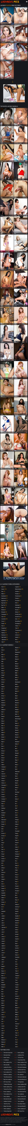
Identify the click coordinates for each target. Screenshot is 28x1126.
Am (2, 663)
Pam (16, 826)
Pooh (16, 879)
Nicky (16, 755)
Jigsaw (3, 945)
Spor (16, 943)
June (3, 961)
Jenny (3, 936)
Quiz (17, 893)
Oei (16, 801)
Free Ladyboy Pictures (9, 1072)
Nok (16, 769)
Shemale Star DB (21, 1089)
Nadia (17, 711)
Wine (17, 1016)
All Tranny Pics (21, 1111)
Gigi (2, 870)
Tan (16, 966)
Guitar (3, 890)
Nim (16, 757)
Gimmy (3, 872)
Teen (17, 628)
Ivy (2, 913)
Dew (3, 817)
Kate (2, 980)
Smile (17, 922)
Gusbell (3, 893)
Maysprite (17, 652)
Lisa (3, 1030)
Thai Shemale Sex (8, 1077)
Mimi (17, 677)
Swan (17, 955)
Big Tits (4, 605)
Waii (16, 1003)
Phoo (16, 858)
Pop (16, 881)
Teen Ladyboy (21, 1101)
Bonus (3, 750)
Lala (2, 1010)
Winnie (17, 1019)
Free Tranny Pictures (22, 1064)
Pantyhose (18, 596)
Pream (17, 886)
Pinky (17, 865)
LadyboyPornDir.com (8, 1067)
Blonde (3, 609)
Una (16, 994)
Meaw (17, 654)
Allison (3, 659)
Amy (3, 672)
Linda (3, 1026)
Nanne (17, 730)
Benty (3, 737)
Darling (3, 808)
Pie (16, 861)
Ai (2, 652)
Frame (3, 858)
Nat (16, 739)
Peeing (17, 598)
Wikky (17, 1014)
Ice (2, 906)
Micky (17, 670)
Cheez (3, 780)
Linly (2, 1028)
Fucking (4, 630)
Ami (2, 666)
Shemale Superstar (8, 1052)
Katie (3, 982)
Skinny (17, 612)
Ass (3, 591)
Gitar (2, 877)
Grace (3, 886)
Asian (4, 589)
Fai (2, 840)
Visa (16, 1000)
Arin (3, 689)
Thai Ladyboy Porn (8, 1094)
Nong (16, 773)
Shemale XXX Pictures (23, 1072)
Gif (2, 863)
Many (3, 1044)
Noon (17, 785)
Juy (2, 964)
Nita (16, 762)
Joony (3, 952)
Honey (3, 902)
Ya (16, 1021)
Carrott (3, 773)
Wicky (17, 1012)
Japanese (4, 639)
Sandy (17, 911)
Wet (16, 639)
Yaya (16, 1026)
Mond (17, 700)
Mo (16, 693)
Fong (2, 856)
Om (16, 812)
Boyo (3, 760)
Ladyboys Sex (21, 1055)
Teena (17, 973)
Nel (16, 748)
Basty (3, 716)
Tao (16, 968)
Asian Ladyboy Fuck (22, 1062)
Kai (2, 968)
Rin (16, 895)
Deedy (3, 815)
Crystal (3, 801)
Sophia (17, 938)
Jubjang (3, 957)
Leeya (3, 1016)
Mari (3, 1046)
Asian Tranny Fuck (22, 1096)
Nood (16, 778)
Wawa (17, 1007)
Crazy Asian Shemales (23, 1060)
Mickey (17, 668)
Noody (17, 780)
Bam (2, 711)
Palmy (17, 824)
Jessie (3, 941)
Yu (16, 1037)
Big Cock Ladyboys (8, 1079)
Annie (3, 682)
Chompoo (4, 785)
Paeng (17, 819)
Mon (16, 698)
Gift (2, 865)
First (3, 851)
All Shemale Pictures (22, 1069)
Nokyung (17, 771)
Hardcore (4, 635)
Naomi (17, 734)
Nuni (16, 794)
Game (3, 861)
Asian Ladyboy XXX (22, 1084)
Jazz (3, 929)
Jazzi (3, 932)
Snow (17, 925)
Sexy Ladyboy (7, 1096)
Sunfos (17, 948)
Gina (2, 874)
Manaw (3, 1039)
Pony (16, 877)
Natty (17, 744)
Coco (3, 792)
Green (3, 888)
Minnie (17, 686)
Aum (3, 698)
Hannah (3, 895)
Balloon (3, 709)
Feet (3, 625)
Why (16, 1010)
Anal (3, 586)
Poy (16, 883)
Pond (17, 874)
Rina (16, 897)
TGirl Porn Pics (7, 1103)
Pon (16, 872)
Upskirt (17, 637)
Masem (17, 647)
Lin (2, 1023)
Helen (3, 897)
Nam (17, 714)
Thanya (17, 975)
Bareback (4, 596)
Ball (2, 707)
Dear (2, 810)
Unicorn (17, 996)
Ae (2, 647)
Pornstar (17, 600)
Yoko (17, 1032)
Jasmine (4, 927)
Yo (16, 1030)
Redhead (18, 605)
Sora (16, 941)
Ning (17, 760)
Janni (3, 925)
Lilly (2, 1019)
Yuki (16, 1042)
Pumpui (17, 890)
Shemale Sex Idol (7, 1098)
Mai (2, 1035)
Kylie (2, 1003)
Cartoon (3, 776)
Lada (2, 1007)
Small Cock (18, 614)
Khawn (3, 987)
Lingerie (18, 586)
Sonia (17, 936)
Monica (17, 702)
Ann (2, 677)
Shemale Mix (6, 1064)
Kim (2, 991)
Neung (17, 753)
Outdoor (17, 591)
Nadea (17, 709)
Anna (3, 679)
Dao (3, 803)
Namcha (17, 716)
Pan (16, 828)
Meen (17, 656)
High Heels (4, 637)
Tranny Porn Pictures (8, 1089)
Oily (16, 808)
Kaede (3, 966)
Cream (3, 796)
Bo (2, 744)
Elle (2, 828)
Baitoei (3, 702)
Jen (2, 934)
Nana (17, 723)
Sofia (16, 929)
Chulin (3, 787)
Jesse (3, 938)
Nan (16, 721)
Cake (3, 764)
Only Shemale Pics (22, 1091)
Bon (3, 748)
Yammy (17, 1023)
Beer (3, 727)
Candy (3, 769)
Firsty (3, 854)
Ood (16, 815)
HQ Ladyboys (21, 1074)
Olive (16, 810)
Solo (17, 619)
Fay (2, 847)
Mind (16, 679)
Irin (2, 909)
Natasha (17, 741)
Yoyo (17, 1035)
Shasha (17, 920)
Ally (2, 661)
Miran (17, 691)
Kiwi (2, 998)
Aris (2, 691)
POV (17, 602)
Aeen (3, 650)
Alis (2, 656)
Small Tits (18, 616)
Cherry (3, 783)
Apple (3, 686)
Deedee (3, 812)
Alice (3, 654)
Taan (16, 959)
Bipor (3, 741)
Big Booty (4, 600)
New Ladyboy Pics (8, 1062)
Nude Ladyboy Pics (8, 1086)
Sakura (17, 904)
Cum (3, 616)
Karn (3, 975)
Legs (3, 641)
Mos (16, 707)
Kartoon (3, 977)
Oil (16, 805)
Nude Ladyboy (21, 1052)
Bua (2, 762)
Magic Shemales (7, 1106)
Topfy (17, 987)
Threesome (18, 630)
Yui (16, 1039)
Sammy (17, 906)
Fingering (4, 628)
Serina (17, 918)
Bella (3, 732)
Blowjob (4, 612)
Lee (2, 1014)
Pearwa (17, 854)
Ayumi (3, 700)
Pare (16, 838)
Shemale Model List (22, 1079)
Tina (16, 980)
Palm (17, 822)
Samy (17, 909)
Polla (16, 870)
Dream (3, 824)
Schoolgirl (18, 607)
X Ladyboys (6, 1060)
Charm (3, 778)
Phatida (17, 856)
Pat (16, 844)
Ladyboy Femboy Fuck (9, 1101)
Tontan (17, 984)
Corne (3, 794)
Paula (17, 849)
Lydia (3, 1032)
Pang (16, 833)
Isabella (3, 911)
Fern (3, 849)
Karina (3, 973)
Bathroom (4, 598)
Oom (16, 817)
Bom (2, 746)
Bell (2, 730)
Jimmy (3, 948)
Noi (16, 766)
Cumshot (4, 619)
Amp (2, 670)
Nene (16, 750)
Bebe (3, 723)
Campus (3, 766)
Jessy (3, 943)
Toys (17, 632)
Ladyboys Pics (8, 1124)
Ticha (17, 977)
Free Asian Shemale (22, 1103)
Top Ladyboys (21, 1094)
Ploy (16, 867)
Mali (2, 1037)
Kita (2, 994)
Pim (16, 863)
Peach (17, 851)
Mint (17, 689)
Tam (16, 964)
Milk (16, 672)
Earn (2, 826)
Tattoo (17, 625)
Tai (16, 961)
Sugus (17, 945)
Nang (16, 727)
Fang (2, 842)
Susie (16, 952)
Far (2, 844)
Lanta (3, 1012)
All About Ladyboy (8, 1074)
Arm (2, 693)
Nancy (17, 725)
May (16, 650)
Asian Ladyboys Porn (22, 1108)
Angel (3, 675)
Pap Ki (17, 835)
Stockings (18, 623)
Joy (2, 955)
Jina (3, 950)
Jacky (3, 918)
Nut (16, 796)
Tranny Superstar (7, 1111)
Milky (16, 675)
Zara (16, 1046)
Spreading (18, 621)
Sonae (17, 934)
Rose (17, 899)
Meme (17, 663)
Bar (2, 714)
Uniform (17, 635)
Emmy (3, 835)
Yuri (16, 1044)
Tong (16, 982)
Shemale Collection (22, 1077)
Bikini (3, 607)
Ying (16, 1028)
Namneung (18, 718)
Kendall (3, 984)
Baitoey (3, 705)
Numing (17, 792)
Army (3, 695)
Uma (16, 991)
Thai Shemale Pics (8, 1069)
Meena (17, 659)
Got (2, 883)
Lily (2, 1021)
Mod (16, 695)
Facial (3, 623)
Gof (2, 881)
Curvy (3, 621)
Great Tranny (6, 1057)
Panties (17, 593)
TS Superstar (21, 1081)
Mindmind (17, 682)
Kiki (2, 989)
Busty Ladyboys (7, 1091)
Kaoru (3, 971)
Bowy (3, 757)
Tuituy (17, 989)
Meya (16, 666)
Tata (17, 971)
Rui (16, 902)
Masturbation (19, 589)
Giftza (3, 867)
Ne (16, 746)
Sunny (17, 950)
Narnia (17, 737)
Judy (2, 959)
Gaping (4, 632)
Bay (2, 718)
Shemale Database (22, 1067)
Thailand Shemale (8, 1084)
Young (17, 641)
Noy (16, 789)
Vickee (17, 998)
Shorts (17, 609)
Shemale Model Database (23, 1098)
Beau (3, 721)
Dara (2, 805)
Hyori (3, 904)
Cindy (3, 789)
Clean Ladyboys (7, 1108)
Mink (16, 684)
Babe (3, 593)
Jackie (3, 916)
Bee (3, 725)
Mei (16, 661)
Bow (2, 755)
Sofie (16, 932)
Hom (2, 899)
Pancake (17, 831)
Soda (17, 927)
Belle (2, 734)
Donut (3, 822)
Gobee (3, 879)
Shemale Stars (7, 1055)
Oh (16, 803)
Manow (3, 1042)
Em (2, 831)
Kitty (3, 996)
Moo (17, 705)
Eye (2, 838)
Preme (17, 888)
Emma (3, 833)
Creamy (3, 799)
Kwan (3, 1000)
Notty (16, 787)
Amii (2, 668)
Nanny (17, 732)
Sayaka (17, 916)
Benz (3, 739)
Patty (17, 847)
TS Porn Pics (20, 1057)
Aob (2, 684)
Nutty (17, 799)
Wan (16, 1005)
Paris (17, 840)
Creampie (4, 614)
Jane (3, 922)
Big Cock (4, 602)
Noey (16, 764)
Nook (16, 783)
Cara (2, 771)
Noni (16, 776)
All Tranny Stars (7, 1081)
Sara (17, 913)
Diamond (3, 819)
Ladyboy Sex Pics (21, 1086)
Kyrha (3, 1005)
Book (3, 753)
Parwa (17, 842)
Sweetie (17, 957)
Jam (2, 920)
